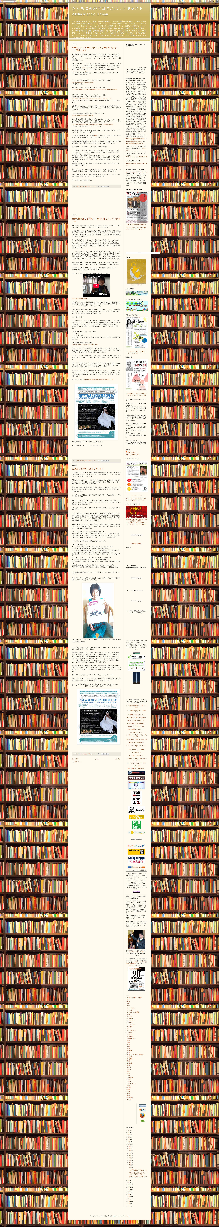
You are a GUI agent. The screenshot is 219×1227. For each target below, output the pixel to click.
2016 (129, 1144)
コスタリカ (130, 1018)
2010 (129, 1192)
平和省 (129, 1079)
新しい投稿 (75, 759)
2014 (129, 1182)
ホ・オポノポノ (131, 1030)
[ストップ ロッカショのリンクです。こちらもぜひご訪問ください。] (136, 842)
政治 (128, 1065)
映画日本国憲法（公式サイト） (136, 729)
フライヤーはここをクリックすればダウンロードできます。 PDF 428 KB (136, 499)
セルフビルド (130, 1020)
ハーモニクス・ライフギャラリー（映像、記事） (136, 735)
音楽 (128, 1044)
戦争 (128, 1071)
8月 (130, 1153)
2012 (129, 1187)
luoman (114, 1216)
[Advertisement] (96, 201)
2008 (129, 1196)
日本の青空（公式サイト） (136, 755)
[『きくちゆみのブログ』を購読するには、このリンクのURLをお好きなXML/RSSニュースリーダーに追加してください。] (129, 867)
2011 (129, 1189)
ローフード (130, 1036)
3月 (130, 1165)
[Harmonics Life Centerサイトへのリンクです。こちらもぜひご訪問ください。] (142, 1122)
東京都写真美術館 (136, 543)
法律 (128, 1089)
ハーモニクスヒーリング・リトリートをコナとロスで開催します (138, 1169)
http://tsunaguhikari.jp (136, 284)
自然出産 (129, 1063)
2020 (129, 1135)
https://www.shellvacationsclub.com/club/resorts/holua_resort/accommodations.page (94, 89)
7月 (130, 1155)
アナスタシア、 (131, 1008)
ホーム (97, 759)
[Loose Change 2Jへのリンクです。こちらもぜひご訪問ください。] (136, 863)
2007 (129, 1199)
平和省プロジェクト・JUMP (136, 750)
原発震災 (129, 1059)
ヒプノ (129, 1028)
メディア (129, 1034)
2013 (129, 1185)
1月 (130, 1167)
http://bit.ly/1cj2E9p (136, 495)
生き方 (129, 1067)
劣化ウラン (130, 1097)
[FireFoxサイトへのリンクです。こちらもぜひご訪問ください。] (142, 1118)
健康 (128, 1053)
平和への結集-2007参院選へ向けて (136, 723)
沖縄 (128, 1042)
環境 (128, 1046)
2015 (129, 1180)
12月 (130, 1146)
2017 (129, 1142)
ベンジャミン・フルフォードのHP (136, 763)
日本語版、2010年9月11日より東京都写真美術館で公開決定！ (136, 520)
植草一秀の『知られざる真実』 (136, 769)
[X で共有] (105, 186)
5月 (130, 1160)
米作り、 (129, 1081)
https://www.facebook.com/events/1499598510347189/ (98, 379)
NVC (128, 1002)
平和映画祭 (130, 1077)
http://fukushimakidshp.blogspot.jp (134, 143)
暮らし (129, 1085)
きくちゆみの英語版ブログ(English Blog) (136, 711)
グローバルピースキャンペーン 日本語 (136, 739)
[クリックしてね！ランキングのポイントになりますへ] (136, 653)
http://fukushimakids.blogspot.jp (133, 141)
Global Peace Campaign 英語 (136, 742)
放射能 (129, 1087)
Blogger (127, 1216)
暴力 (128, 1091)
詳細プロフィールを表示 (132, 454)
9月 (130, 1151)
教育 (128, 1049)
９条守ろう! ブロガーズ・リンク (136, 726)
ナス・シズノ (86, 67)
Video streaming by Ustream (143, 252)
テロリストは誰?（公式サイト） (136, 720)
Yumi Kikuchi (131, 452)
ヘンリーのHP (136, 766)
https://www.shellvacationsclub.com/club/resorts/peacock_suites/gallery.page (92, 124)
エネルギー (130, 1010)
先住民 (129, 1069)
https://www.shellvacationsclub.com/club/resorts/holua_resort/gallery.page (91, 98)
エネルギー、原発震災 (133, 1012)
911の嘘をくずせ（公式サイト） (136, 715)
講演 (128, 1061)
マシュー (129, 1032)
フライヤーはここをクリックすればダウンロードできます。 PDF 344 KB (136, 394)
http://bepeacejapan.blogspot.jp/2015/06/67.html (85, 344)
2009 (129, 1194)
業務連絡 (129, 1051)
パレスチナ (130, 1026)
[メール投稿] (98, 186)
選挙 (128, 1073)
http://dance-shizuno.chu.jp (79, 71)
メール (96, 135)
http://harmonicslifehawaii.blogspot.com (82, 82)
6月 (130, 1158)
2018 (129, 1139)
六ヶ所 (129, 1099)
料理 (128, 1095)
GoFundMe (136, 103)
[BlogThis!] (103, 186)
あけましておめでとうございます (88, 468)
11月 (130, 1148)
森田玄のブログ (136, 752)
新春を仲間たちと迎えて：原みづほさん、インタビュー (138, 1173)
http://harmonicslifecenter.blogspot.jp (136, 224)
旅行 (128, 1093)
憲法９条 (129, 1057)
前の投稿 (117, 759)
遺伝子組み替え (131, 1038)
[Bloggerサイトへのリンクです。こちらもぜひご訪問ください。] (142, 1111)
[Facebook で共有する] (106, 186)
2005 (129, 1203)
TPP (128, 1004)
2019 (129, 1137)
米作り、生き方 (131, 1083)
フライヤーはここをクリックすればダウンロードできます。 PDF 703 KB (136, 352)
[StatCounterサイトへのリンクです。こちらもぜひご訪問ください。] (142, 1107)
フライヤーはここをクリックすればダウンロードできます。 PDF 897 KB (136, 523)
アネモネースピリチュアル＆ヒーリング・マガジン (136, 759)
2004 (129, 1206)
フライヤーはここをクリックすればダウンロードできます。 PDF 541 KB (136, 228)
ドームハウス (130, 1024)
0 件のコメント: (92, 186)
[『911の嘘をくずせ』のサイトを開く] (136, 818)
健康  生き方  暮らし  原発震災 (135, 1055)
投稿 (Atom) (78, 762)
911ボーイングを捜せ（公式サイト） (136, 717)
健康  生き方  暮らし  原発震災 (134, 998)
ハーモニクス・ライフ (136, 732)
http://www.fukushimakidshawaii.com (135, 138)
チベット (129, 1022)
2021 (129, 1132)
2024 (129, 1130)
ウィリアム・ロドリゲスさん (136, 952)
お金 (128, 1014)
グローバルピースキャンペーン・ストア (136, 746)
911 (128, 1000)
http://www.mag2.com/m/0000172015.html (136, 156)
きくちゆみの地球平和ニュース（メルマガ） (136, 706)
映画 (128, 1040)
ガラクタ (129, 1016)
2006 (129, 1201)
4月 (130, 1162)
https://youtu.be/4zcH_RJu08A (80, 298)
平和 (128, 1075)
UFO (128, 1006)
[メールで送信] (101, 186)
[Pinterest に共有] (108, 186)
